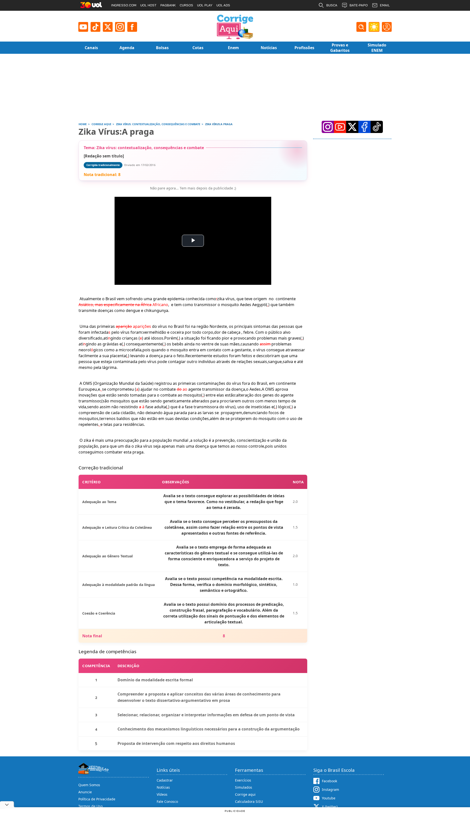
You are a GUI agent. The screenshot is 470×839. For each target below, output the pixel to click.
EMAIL (385, 5)
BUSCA (331, 5)
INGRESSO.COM (123, 5)
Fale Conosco (167, 801)
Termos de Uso (90, 806)
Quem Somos (89, 785)
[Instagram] (120, 27)
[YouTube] (340, 127)
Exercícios (243, 780)
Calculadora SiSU (249, 801)
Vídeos (162, 794)
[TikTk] (377, 127)
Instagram (330, 789)
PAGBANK (168, 5)
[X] (108, 27)
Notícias (163, 787)
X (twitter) (330, 806)
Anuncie (85, 792)
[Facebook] (364, 127)
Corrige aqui (245, 794)
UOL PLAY (204, 5)
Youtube (328, 798)
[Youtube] (83, 27)
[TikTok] (95, 27)
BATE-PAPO (359, 5)
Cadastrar (165, 780)
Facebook (329, 781)
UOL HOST (148, 5)
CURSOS (186, 5)
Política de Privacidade (96, 799)
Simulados (243, 787)
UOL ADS (223, 5)
